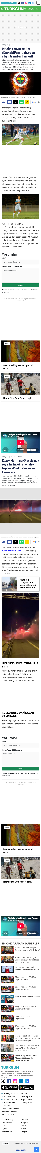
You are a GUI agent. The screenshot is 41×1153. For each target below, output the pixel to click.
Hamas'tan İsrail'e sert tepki (17, 398)
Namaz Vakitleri (10, 1099)
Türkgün (5, 45)
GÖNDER (20, 285)
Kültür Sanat (7, 1122)
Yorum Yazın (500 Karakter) (12, 266)
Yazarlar (7, 1105)
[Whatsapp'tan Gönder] (21, 102)
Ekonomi (24, 1093)
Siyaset (4, 1129)
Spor (12, 45)
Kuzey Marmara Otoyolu (13, 551)
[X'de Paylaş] (15, 102)
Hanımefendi (7, 1132)
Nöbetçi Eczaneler (11, 1093)
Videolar (14, 456)
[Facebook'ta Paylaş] (9, 102)
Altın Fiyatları (26, 1102)
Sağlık (23, 1125)
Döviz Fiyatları (26, 1096)
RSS (6, 1143)
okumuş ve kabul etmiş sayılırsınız (20, 291)
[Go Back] (36, 1149)
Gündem (21, 456)
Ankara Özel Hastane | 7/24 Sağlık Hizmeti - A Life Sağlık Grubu (10, 1111)
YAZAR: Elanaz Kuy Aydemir (31, 537)
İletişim (24, 1132)
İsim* (4, 258)
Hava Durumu (9, 1096)
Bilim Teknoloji (7, 1119)
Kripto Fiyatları (27, 1099)
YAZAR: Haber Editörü (29, 97)
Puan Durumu (9, 1102)
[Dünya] (20, 351)
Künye (23, 1129)
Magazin (24, 1122)
